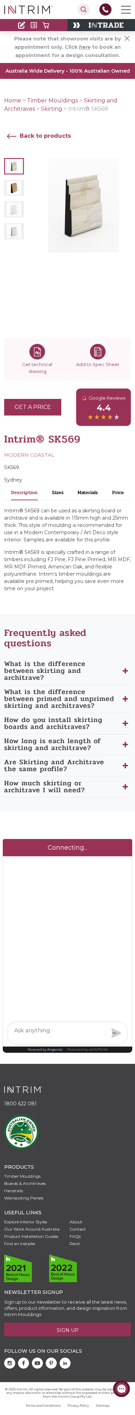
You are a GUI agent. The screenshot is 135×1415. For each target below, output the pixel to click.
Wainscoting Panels (23, 1198)
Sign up (68, 1330)
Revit (75, 1243)
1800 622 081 (20, 1104)
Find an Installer (20, 1243)
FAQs (75, 1236)
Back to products (44, 136)
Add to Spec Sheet (97, 364)
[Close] (127, 38)
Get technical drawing (37, 368)
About (76, 1221)
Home (12, 100)
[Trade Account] (22, 25)
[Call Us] (105, 9)
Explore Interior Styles (25, 1221)
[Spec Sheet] (34, 25)
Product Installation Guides (31, 1236)
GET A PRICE (33, 407)
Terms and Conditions (43, 1405)
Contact (19, 11)
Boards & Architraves (25, 1183)
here (85, 47)
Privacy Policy (78, 1405)
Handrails (13, 1190)
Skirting (51, 109)
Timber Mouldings (52, 100)
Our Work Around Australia (32, 1229)
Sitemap (102, 1405)
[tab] (24, 494)
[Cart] (46, 25)
